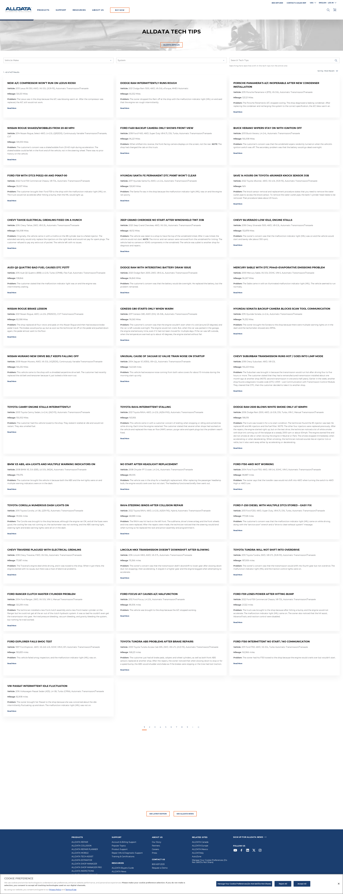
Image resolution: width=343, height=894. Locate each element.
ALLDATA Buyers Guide (123, 868)
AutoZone (196, 857)
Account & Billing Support (124, 842)
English (322, 3)
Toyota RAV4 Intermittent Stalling (145, 407)
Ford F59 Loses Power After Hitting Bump (263, 594)
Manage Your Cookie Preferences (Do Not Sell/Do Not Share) (209, 861)
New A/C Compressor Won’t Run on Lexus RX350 (41, 83)
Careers (155, 849)
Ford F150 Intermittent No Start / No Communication (271, 641)
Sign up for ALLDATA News (248, 837)
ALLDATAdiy (198, 853)
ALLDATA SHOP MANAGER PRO (87, 867)
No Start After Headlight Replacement (149, 464)
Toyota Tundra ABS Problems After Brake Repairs (156, 641)
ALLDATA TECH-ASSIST (82, 857)
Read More (11, 108)
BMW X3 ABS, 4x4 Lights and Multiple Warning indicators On (51, 464)
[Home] (18, 10)
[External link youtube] (236, 851)
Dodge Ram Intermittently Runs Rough (148, 83)
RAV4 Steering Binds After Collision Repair (151, 505)
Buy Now (119, 10)
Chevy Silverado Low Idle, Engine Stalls (262, 220)
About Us (98, 10)
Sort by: (321, 71)
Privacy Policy (55, 889)
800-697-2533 (158, 864)
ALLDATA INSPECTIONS (83, 871)
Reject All (283, 884)
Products (43, 10)
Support (61, 10)
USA (311, 3)
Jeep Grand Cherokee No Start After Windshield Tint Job (162, 220)
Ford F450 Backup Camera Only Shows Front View (156, 128)
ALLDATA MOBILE (80, 853)
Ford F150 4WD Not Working (253, 464)
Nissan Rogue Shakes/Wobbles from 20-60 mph (40, 128)
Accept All (302, 884)
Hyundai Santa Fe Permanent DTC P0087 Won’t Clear (158, 175)
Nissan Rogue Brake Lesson (27, 308)
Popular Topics (119, 846)
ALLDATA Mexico (200, 849)
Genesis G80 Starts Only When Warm (146, 308)
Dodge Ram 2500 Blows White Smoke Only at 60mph (270, 407)
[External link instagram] (261, 851)
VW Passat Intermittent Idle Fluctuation (37, 686)
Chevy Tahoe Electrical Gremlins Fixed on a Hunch (44, 220)
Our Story (156, 842)
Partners (156, 846)
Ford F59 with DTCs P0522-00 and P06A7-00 (37, 175)
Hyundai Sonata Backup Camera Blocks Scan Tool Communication (281, 308)
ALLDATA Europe (200, 846)
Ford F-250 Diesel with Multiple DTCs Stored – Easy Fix (272, 505)
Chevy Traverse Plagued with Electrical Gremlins (44, 549)
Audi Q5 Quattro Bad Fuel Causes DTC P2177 (38, 267)
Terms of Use (70, 889)
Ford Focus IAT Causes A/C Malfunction (149, 594)
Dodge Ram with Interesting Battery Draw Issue (155, 267)
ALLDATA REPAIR (80, 842)
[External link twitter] (254, 851)
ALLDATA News (119, 872)
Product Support (120, 849)
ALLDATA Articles (171, 45)
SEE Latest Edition (158, 814)
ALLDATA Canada (200, 842)
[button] (328, 9)
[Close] (339, 884)
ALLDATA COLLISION (81, 846)
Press (154, 853)
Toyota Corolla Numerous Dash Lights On (38, 505)
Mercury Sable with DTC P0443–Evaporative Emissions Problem (279, 267)
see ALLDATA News (185, 814)
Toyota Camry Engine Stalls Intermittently (39, 407)
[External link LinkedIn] (248, 851)
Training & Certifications (123, 857)
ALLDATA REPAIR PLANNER (85, 849)
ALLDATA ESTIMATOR (82, 860)
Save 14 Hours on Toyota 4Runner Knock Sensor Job (271, 175)
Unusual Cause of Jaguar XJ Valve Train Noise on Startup (162, 356)
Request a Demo (160, 868)
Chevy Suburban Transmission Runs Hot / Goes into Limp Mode (278, 356)
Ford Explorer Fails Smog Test (29, 641)
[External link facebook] (242, 851)
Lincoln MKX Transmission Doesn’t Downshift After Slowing (164, 549)
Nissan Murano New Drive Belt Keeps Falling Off (43, 356)
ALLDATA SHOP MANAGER (84, 864)
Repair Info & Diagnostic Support (127, 853)
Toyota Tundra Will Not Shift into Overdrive (266, 549)
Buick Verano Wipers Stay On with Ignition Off (267, 128)
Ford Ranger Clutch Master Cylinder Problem (41, 594)
